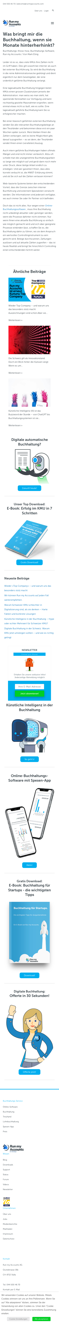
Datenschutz (8, 1239)
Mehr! (29, 865)
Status (5, 1174)
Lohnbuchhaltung (11, 1121)
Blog (5, 1160)
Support (6, 1169)
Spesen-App (8, 1126)
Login (46, 11)
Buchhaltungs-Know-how (16, 51)
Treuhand (7, 1116)
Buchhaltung (8, 1112)
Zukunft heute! (29, 488)
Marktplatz (7, 1229)
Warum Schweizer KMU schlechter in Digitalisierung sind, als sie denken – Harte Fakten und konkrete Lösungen (26, 609)
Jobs (5, 1219)
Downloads (8, 1165)
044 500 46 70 (9, 4)
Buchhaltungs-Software (42, 51)
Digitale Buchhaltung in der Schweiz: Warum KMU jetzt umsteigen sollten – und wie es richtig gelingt (29, 633)
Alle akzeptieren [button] (41, 1319)
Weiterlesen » (15, 320)
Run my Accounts (12, 54)
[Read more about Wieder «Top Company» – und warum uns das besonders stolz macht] (29, 289)
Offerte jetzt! (29, 1072)
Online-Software (10, 1107)
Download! (29, 975)
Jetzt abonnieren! (29, 693)
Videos (6, 1184)
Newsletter (8, 1189)
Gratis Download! (29, 562)
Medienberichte (10, 1224)
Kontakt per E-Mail (11, 1289)
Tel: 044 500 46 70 (11, 1284)
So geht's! (30, 759)
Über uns (38, 11)
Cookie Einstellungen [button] (18, 1319)
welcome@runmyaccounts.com (30, 4)
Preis (5, 1131)
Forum (6, 1179)
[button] (53, 10)
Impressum (8, 1234)
